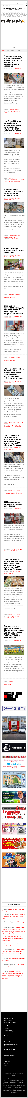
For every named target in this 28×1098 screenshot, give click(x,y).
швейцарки (12, 360)
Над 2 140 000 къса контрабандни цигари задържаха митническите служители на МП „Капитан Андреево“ (14, 126)
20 (17, 693)
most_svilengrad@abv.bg (11, 1044)
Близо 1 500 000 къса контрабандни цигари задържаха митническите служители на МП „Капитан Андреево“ (14, 374)
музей (12, 111)
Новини (11, 109)
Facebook (6, 1063)
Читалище (6, 360)
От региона (17, 294)
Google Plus (7, 1061)
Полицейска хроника (14, 235)
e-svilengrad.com (12, 1072)
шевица (6, 112)
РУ (17, 238)
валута (12, 616)
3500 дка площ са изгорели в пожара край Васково (13, 504)
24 (11, 696)
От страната (7, 423)
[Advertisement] (14, 35)
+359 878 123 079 (9, 1038)
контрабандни (7, 493)
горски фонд (14, 549)
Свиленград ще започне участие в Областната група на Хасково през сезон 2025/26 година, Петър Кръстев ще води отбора (13, 632)
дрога (15, 238)
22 (5, 696)
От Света (22, 422)
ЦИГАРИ (20, 493)
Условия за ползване (9, 1055)
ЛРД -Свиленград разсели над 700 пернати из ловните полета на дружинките (13, 965)
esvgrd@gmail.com (10, 1046)
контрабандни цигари (16, 179)
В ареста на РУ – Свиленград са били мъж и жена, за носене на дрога (13, 193)
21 (20, 693)
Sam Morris (7, 936)
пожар (8, 550)
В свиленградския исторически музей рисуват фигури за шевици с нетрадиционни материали (13, 61)
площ (5, 550)
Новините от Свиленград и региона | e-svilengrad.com (14, 9)
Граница (11, 178)
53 (16, 696)
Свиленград (16, 109)
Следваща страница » (10, 699)
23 (8, 696)
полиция (6, 237)
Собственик (7, 1052)
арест (12, 238)
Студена (19, 359)
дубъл (12, 683)
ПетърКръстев (18, 683)
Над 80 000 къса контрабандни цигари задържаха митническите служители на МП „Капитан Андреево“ (14, 440)
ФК (10, 684)
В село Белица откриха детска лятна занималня (14, 250)
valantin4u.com (19, 1094)
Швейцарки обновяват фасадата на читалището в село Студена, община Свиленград (14, 310)
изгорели (19, 549)
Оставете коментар (9, 70)
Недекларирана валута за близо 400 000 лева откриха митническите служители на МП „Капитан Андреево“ (14, 564)
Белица (12, 296)
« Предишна (8, 693)
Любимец (11, 294)
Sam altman (7, 944)
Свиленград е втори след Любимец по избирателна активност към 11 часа (13, 916)
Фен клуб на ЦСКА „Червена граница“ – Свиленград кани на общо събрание (12, 938)
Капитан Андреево (15, 425)
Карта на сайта (7, 1053)
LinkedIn (6, 1065)
